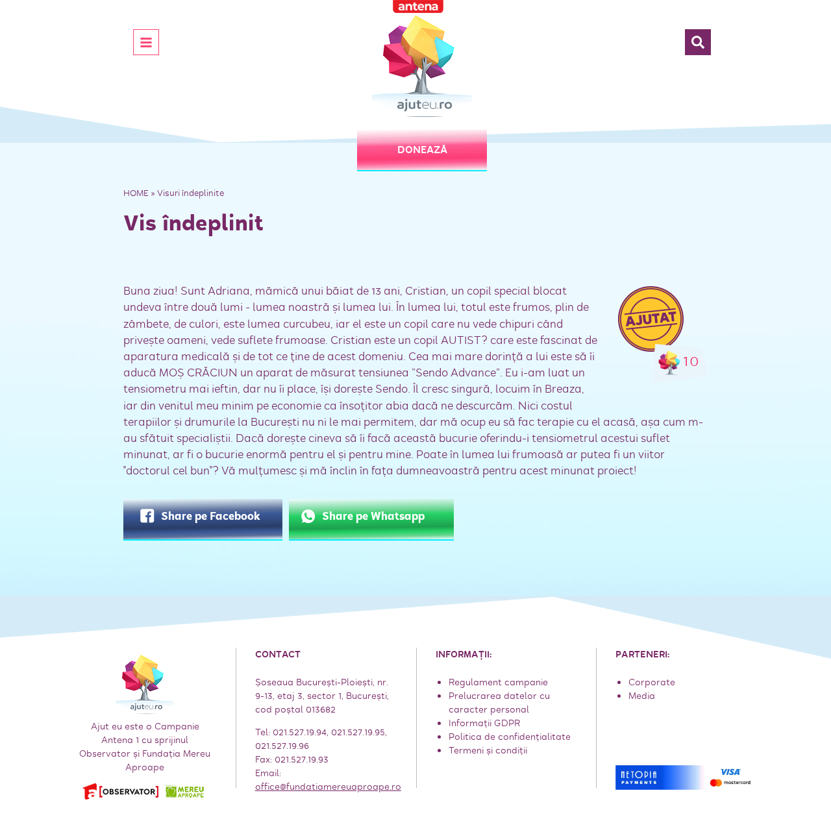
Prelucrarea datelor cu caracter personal (499, 702)
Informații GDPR (484, 723)
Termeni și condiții (488, 750)
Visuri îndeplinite (190, 193)
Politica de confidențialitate (510, 736)
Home (136, 193)
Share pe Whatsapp (373, 516)
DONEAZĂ (422, 150)
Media (641, 696)
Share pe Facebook (210, 516)
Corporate (651, 682)
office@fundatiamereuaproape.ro (328, 786)
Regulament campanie (498, 682)
